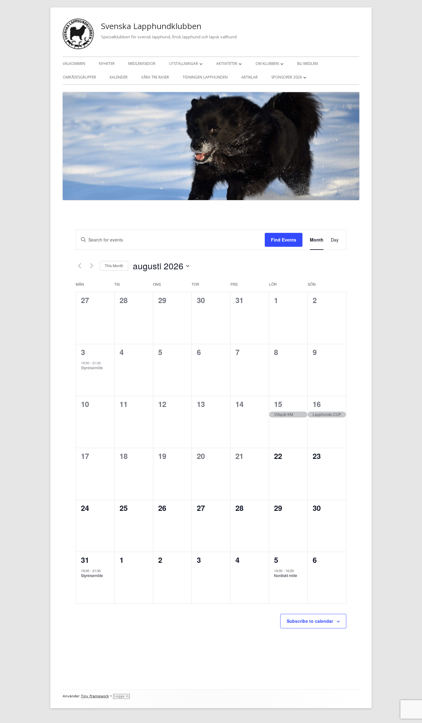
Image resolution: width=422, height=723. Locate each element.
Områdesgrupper (79, 77)
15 (278, 404)
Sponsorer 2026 (286, 77)
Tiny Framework (95, 696)
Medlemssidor (141, 63)
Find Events (283, 240)
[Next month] (91, 266)
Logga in (121, 696)
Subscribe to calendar (310, 621)
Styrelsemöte (92, 367)
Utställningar (183, 63)
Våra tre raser (155, 77)
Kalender (119, 77)
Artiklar (249, 77)
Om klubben (267, 63)
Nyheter (107, 63)
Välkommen (74, 63)
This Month (114, 265)
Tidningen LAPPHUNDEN (205, 77)
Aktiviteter (226, 63)
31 (85, 559)
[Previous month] (79, 266)
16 (317, 404)
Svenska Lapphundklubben (151, 26)
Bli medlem (307, 63)
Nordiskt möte (285, 575)
